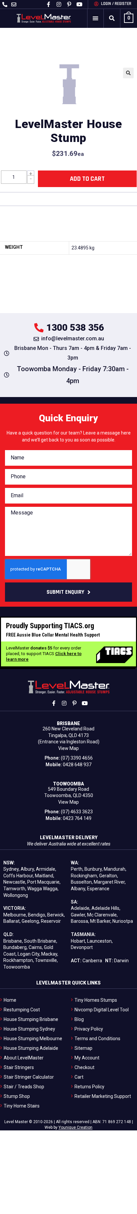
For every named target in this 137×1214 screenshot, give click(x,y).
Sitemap (83, 1048)
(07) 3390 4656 (77, 758)
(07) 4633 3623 (77, 811)
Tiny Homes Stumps (95, 1000)
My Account (86, 1057)
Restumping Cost (22, 1009)
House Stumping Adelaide (31, 1048)
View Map (68, 748)
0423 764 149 (77, 818)
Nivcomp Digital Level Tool (101, 1009)
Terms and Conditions (97, 1038)
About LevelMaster (24, 1057)
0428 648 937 (77, 764)
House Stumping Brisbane (31, 1019)
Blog (79, 1019)
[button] (95, 18)
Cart (78, 1077)
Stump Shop (17, 1096)
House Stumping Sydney (29, 1029)
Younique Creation (75, 1127)
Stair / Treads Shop (24, 1086)
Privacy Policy (88, 1029)
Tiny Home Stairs (22, 1106)
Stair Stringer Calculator (29, 1077)
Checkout (84, 1067)
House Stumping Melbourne (33, 1038)
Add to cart (87, 178)
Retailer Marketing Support (102, 1096)
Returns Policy (89, 1086)
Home (10, 1000)
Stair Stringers (19, 1067)
